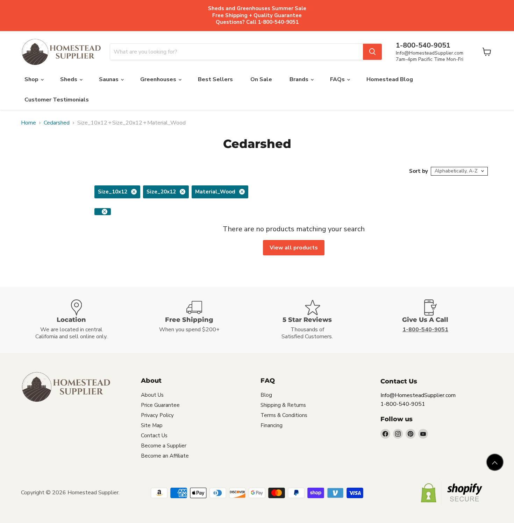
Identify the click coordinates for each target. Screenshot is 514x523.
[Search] (372, 52)
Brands (300, 79)
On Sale (261, 79)
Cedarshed (57, 123)
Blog (266, 394)
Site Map (152, 425)
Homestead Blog (389, 79)
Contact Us (154, 435)
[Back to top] (495, 462)
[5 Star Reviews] (316, 319)
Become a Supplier (163, 445)
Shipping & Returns (283, 405)
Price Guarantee (160, 405)
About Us (152, 394)
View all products (294, 248)
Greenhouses (159, 79)
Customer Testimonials (56, 100)
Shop (32, 79)
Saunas (109, 79)
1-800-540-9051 (402, 404)
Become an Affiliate (165, 455)
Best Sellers (215, 79)
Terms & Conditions (283, 415)
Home (28, 123)
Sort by (418, 171)
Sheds (69, 79)
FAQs (338, 79)
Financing (271, 425)
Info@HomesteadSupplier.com (429, 53)
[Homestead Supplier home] (61, 52)
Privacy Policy (157, 415)
